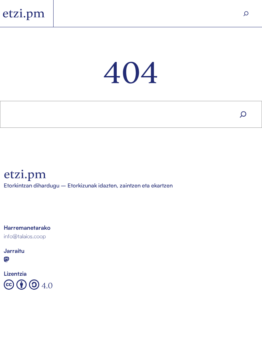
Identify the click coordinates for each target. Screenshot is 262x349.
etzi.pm (23, 13)
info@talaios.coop (25, 236)
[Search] (246, 13)
